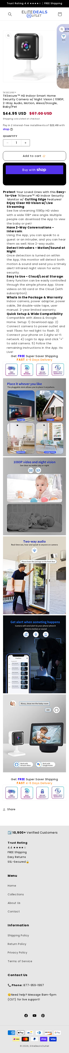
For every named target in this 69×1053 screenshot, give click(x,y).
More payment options (35, 178)
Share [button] (11, 809)
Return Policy (17, 944)
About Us (14, 903)
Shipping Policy (18, 935)
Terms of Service (20, 961)
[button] (10, 14)
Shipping (8, 118)
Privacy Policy (17, 952)
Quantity (10, 136)
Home (12, 886)
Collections (16, 894)
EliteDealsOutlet (39, 1045)
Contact (14, 911)
